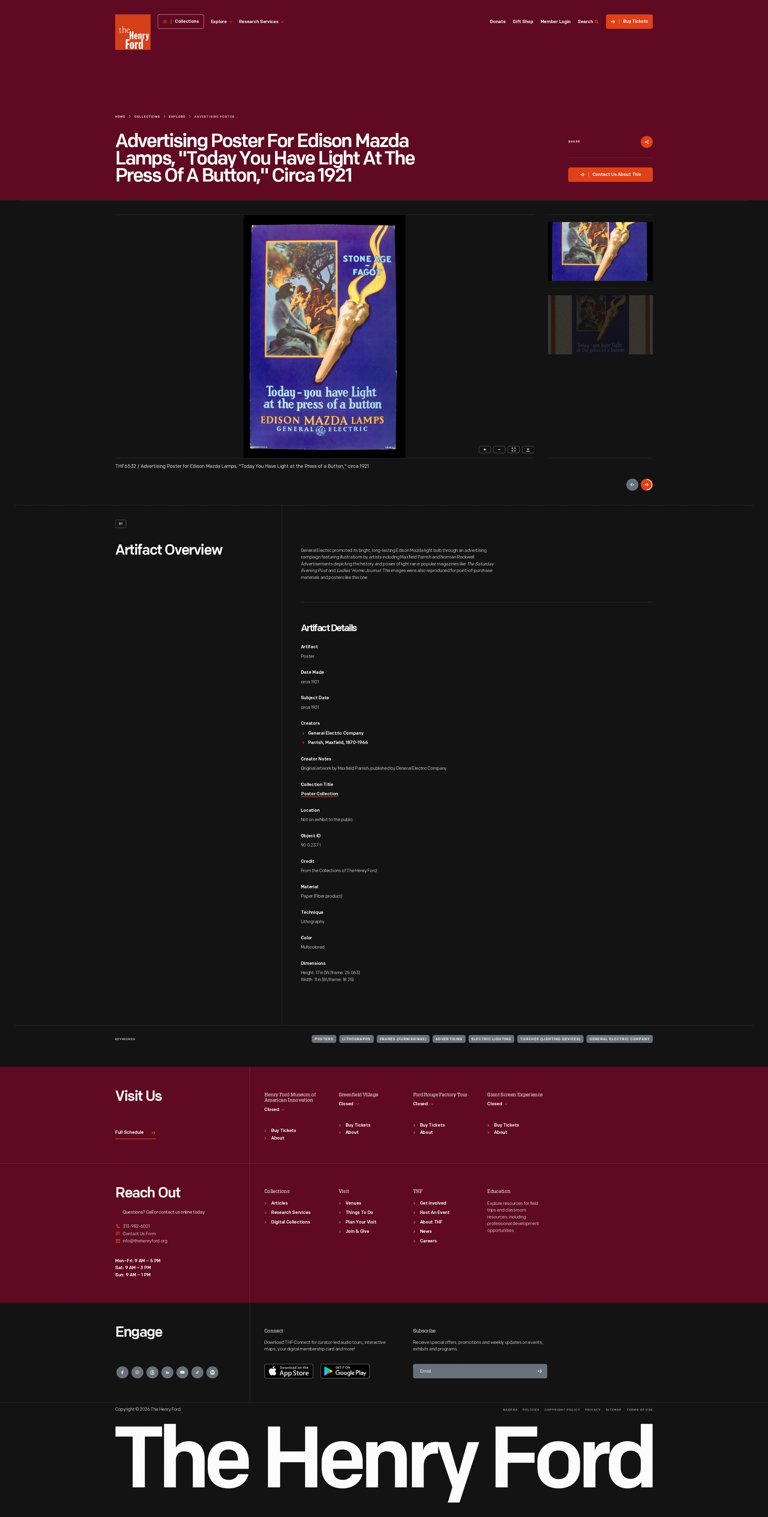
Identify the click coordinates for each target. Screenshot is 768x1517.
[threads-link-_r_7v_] (152, 1372)
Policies (531, 1410)
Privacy (593, 1410)
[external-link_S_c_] (175, 1241)
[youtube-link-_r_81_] (182, 1372)
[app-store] (288, 1371)
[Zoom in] (485, 449)
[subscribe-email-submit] (540, 1371)
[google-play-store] (345, 1371)
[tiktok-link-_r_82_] (197, 1372)
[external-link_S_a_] (175, 1226)
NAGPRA (510, 1410)
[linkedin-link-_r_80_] (167, 1372)
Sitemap (614, 1410)
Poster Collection (319, 794)
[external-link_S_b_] (175, 1234)
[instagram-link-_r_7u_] (137, 1372)
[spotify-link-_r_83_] (212, 1372)
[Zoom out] (499, 449)
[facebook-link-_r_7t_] (122, 1372)
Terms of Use (640, 1410)
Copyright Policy (562, 1410)
